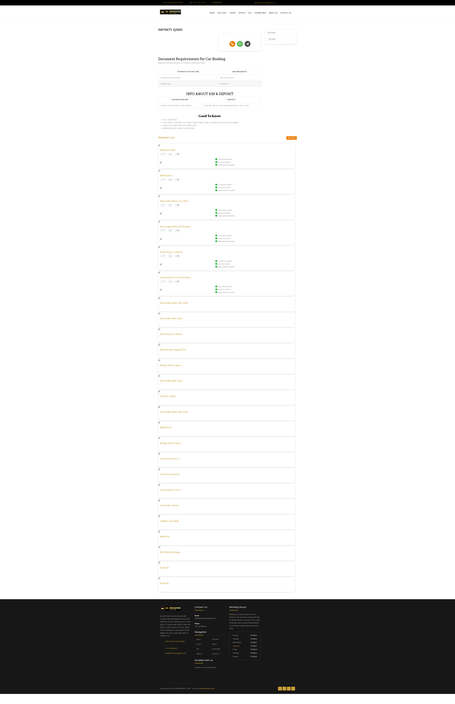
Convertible (260, 13)
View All (291, 138)
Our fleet (222, 13)
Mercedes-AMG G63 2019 (174, 412)
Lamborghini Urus (170, 490)
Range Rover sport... (171, 365)
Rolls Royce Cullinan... (172, 252)
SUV (249, 13)
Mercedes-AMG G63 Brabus (175, 226)
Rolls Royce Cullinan (171, 334)
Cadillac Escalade (169, 521)
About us (273, 13)
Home (212, 13)
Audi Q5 (164, 583)
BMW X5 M (166, 427)
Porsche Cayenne (170, 474)
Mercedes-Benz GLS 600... (174, 201)
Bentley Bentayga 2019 (173, 349)
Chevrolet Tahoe (169, 505)
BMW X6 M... (166, 175)
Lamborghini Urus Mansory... (176, 277)
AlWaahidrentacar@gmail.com (205, 618)
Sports (242, 13)
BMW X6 (164, 536)
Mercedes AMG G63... (171, 318)
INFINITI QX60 (167, 396)
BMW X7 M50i (167, 150)
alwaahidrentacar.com (207, 688)
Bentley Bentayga (170, 552)
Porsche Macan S (169, 458)
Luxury (232, 13)
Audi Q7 (164, 567)
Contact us (285, 13)
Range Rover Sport (170, 443)
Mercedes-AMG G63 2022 (174, 303)
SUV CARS (272, 39)
